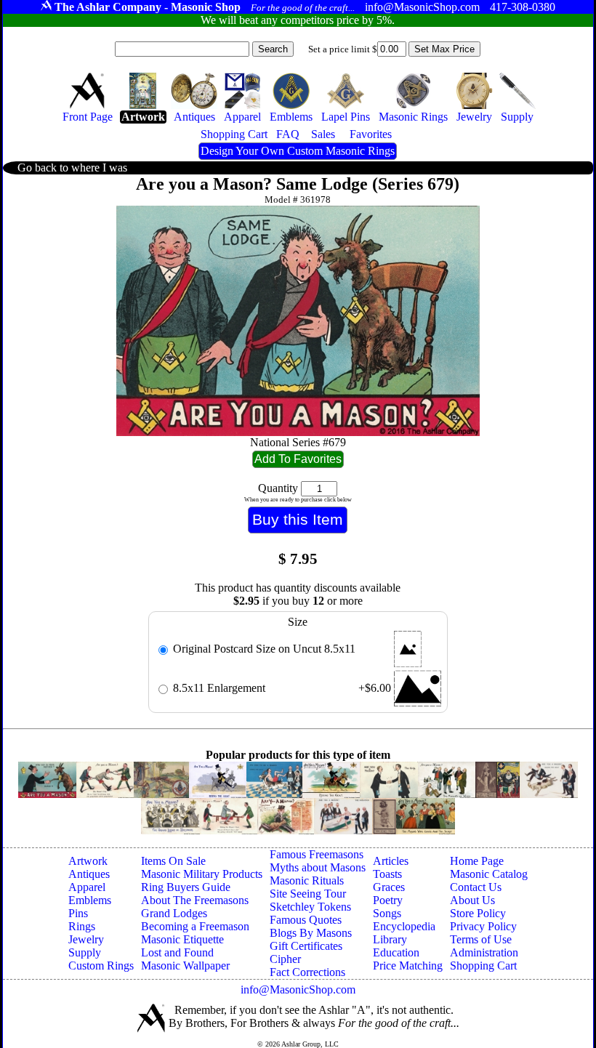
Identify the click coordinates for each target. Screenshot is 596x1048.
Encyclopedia (404, 926)
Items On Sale (173, 861)
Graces (389, 887)
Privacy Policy (483, 926)
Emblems (89, 900)
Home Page (477, 861)
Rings (81, 926)
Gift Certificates (306, 946)
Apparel (86, 887)
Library (390, 939)
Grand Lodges (174, 913)
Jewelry (86, 939)
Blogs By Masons (311, 933)
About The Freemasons (195, 900)
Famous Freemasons (316, 854)
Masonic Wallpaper (185, 965)
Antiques (89, 874)
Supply (84, 952)
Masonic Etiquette (182, 939)
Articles (390, 861)
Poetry (388, 900)
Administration (484, 952)
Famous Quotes (306, 920)
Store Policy (478, 913)
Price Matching (408, 965)
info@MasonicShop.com (298, 989)
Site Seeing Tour (308, 893)
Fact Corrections (307, 972)
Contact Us (476, 887)
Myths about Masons (318, 867)
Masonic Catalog (489, 874)
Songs (387, 913)
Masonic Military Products (201, 874)
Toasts (387, 874)
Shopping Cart (483, 965)
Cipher (285, 959)
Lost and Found (177, 952)
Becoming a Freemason (195, 926)
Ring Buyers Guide (185, 887)
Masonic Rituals (307, 880)
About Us (472, 900)
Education (396, 952)
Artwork (88, 861)
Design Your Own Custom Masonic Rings (298, 151)
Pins (78, 913)
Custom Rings (101, 965)
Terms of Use (481, 939)
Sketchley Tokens (310, 906)
